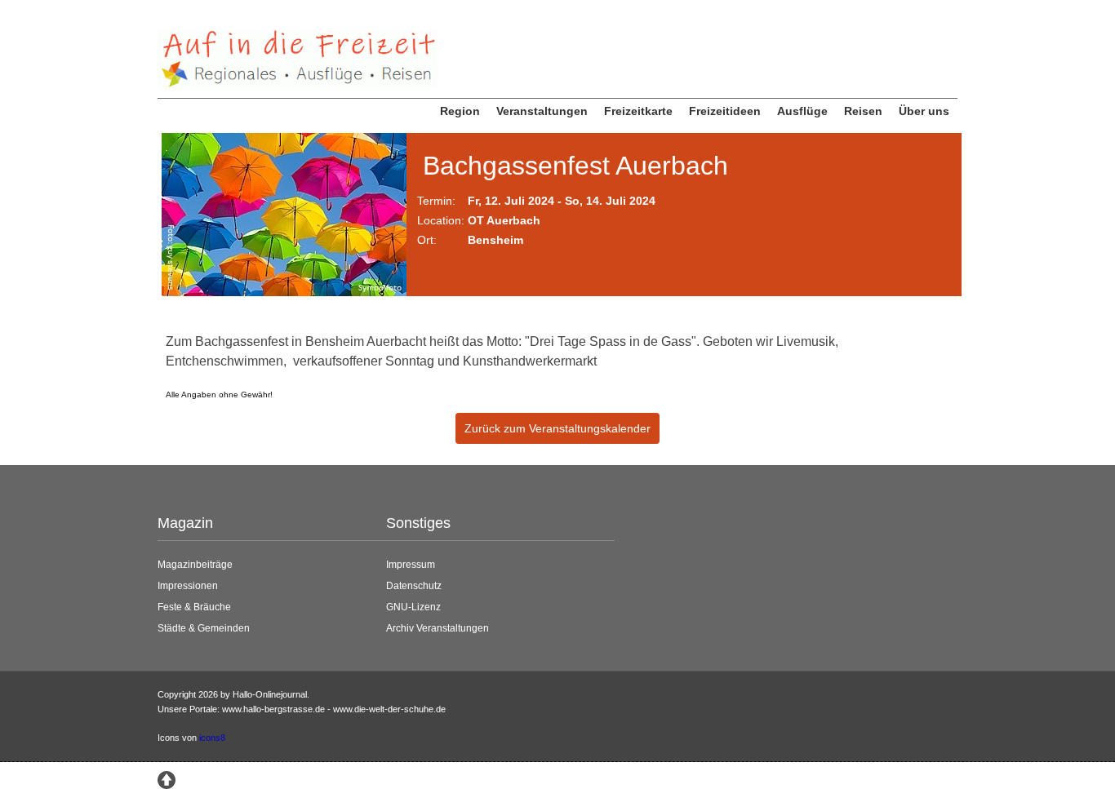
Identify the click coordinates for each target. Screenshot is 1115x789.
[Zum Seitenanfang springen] (166, 778)
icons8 (212, 737)
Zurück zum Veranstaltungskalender (557, 428)
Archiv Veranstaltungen (437, 628)
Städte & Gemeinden (204, 628)
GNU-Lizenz (413, 607)
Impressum (410, 564)
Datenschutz (414, 586)
